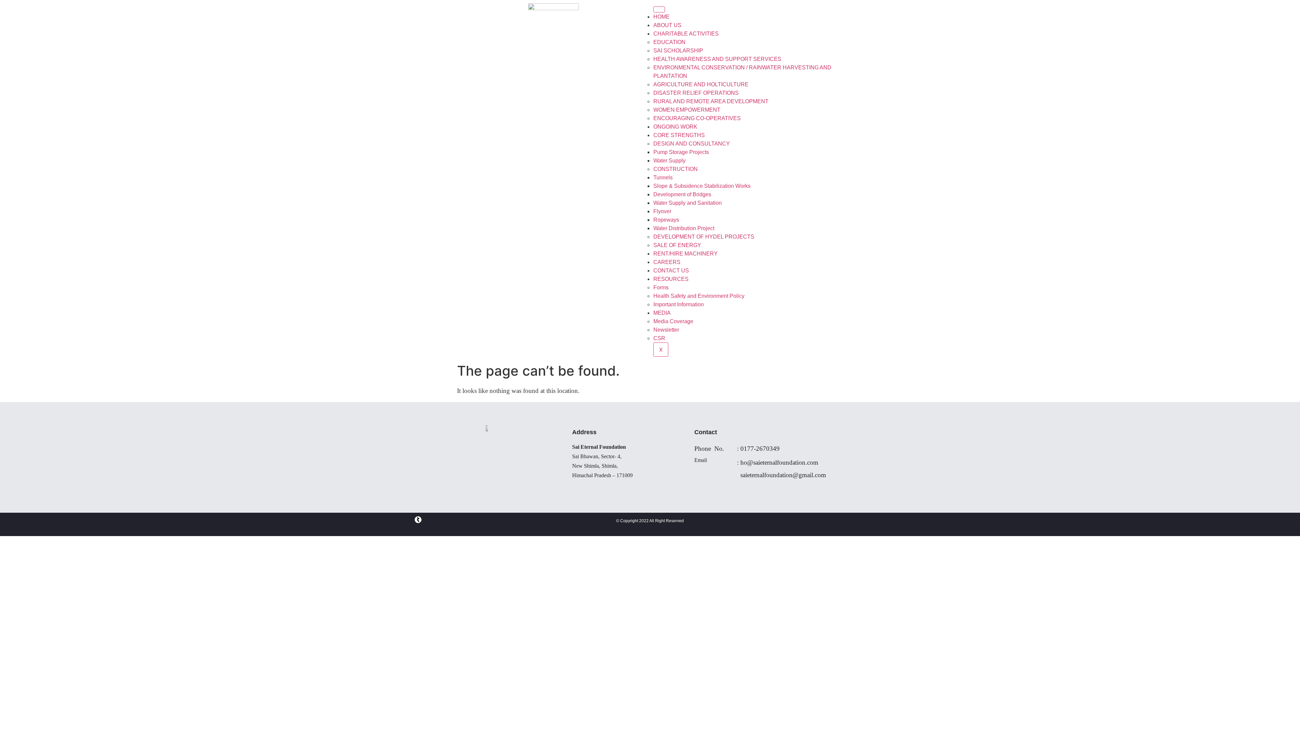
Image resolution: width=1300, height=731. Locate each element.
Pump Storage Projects (681, 152)
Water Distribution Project (683, 228)
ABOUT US (667, 25)
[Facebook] (418, 521)
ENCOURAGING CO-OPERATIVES (697, 118)
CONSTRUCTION (675, 169)
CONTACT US (671, 270)
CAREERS (666, 262)
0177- (748, 448)
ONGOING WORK (675, 127)
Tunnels (663, 177)
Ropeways (666, 220)
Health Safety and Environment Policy (698, 296)
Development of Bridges (682, 194)
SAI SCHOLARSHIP (678, 50)
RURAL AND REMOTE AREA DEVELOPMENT (710, 101)
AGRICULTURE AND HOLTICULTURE (701, 84)
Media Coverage (673, 321)
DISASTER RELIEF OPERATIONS (696, 93)
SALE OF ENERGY (677, 245)
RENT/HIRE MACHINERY (685, 254)
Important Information (678, 304)
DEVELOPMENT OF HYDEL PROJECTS (703, 237)
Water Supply (669, 160)
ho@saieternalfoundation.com (779, 462)
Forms (661, 287)
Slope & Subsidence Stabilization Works (702, 186)
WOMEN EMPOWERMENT (686, 110)
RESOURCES (671, 279)
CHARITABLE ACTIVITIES (686, 34)
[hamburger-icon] (659, 9)
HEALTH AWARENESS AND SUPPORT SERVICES (717, 59)
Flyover (662, 211)
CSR (659, 338)
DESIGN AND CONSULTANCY (691, 144)
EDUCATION (669, 42)
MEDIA (662, 313)
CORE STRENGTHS (679, 135)
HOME (661, 17)
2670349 (768, 448)
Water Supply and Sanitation (687, 203)
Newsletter (666, 330)
